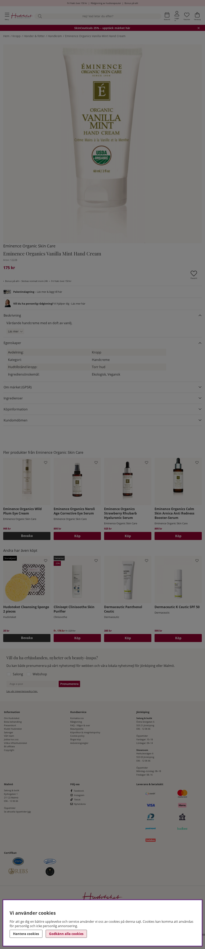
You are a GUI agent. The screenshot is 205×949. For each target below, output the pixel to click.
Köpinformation (16, 409)
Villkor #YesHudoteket (15, 742)
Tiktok (77, 799)
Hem (6, 36)
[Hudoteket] (22, 16)
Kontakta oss (77, 718)
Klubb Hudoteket (13, 728)
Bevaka (27, 536)
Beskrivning (12, 315)
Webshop (40, 674)
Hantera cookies (26, 934)
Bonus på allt (131, 3)
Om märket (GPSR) (18, 387)
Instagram (79, 795)
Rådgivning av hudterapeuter (106, 3)
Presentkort (10, 725)
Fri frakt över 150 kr (77, 3)
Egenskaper (12, 343)
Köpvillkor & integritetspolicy (85, 732)
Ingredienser (13, 398)
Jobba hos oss (11, 739)
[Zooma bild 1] (102, 143)
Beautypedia (76, 728)
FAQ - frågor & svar (80, 725)
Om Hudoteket (11, 718)
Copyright (9, 750)
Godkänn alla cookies (66, 934)
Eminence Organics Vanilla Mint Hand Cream (95, 36)
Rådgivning (76, 721)
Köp (77, 638)
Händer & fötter (34, 36)
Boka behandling (13, 721)
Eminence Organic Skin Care (29, 246)
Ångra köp (75, 739)
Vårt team (9, 735)
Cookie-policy (77, 735)
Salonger (8, 732)
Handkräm (55, 36)
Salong (18, 674)
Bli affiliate (9, 746)
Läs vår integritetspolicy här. (22, 691)
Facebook (79, 790)
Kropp (16, 36)
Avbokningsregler (79, 742)
